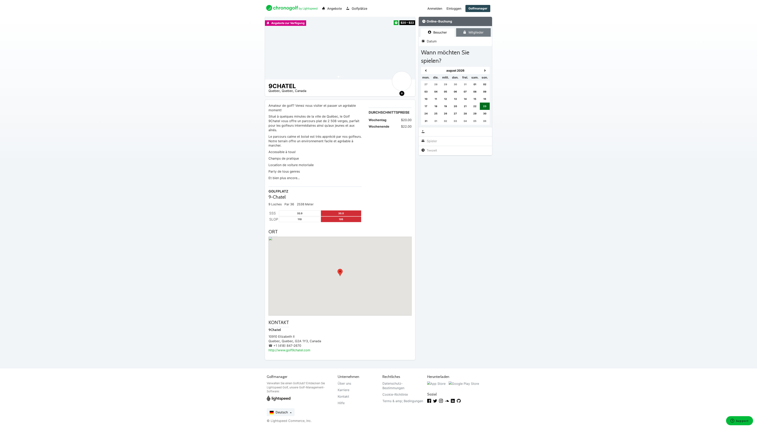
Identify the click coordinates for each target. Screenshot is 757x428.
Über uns (344, 383)
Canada (300, 91)
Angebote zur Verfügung (288, 23)
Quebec (274, 91)
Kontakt (343, 396)
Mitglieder (476, 32)
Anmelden (434, 8)
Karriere (343, 390)
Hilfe (341, 403)
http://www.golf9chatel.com (289, 350)
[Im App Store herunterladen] (436, 383)
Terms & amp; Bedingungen (402, 401)
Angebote (334, 8)
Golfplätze (359, 8)
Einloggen (454, 8)
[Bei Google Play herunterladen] (464, 383)
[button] (272, 48)
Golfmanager (477, 8)
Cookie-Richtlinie (395, 394)
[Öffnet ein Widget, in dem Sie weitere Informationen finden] (739, 421)
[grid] (455, 96)
